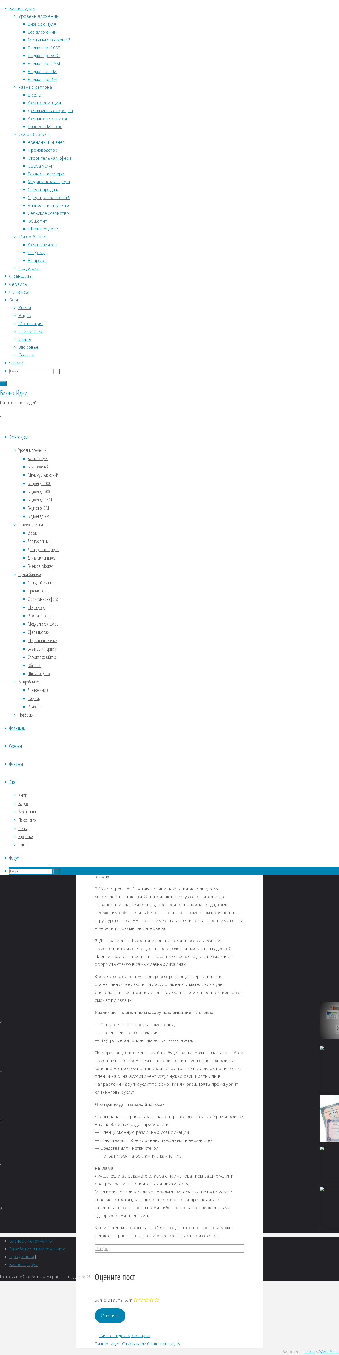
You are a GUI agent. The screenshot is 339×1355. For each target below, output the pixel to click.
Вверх (101, 1249)
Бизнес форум (23, 1264)
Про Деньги (21, 1257)
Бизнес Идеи (13, 392)
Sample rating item (113, 1300)
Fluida (309, 1351)
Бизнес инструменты (31, 1241)
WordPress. (329, 1351)
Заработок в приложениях (37, 1249)
